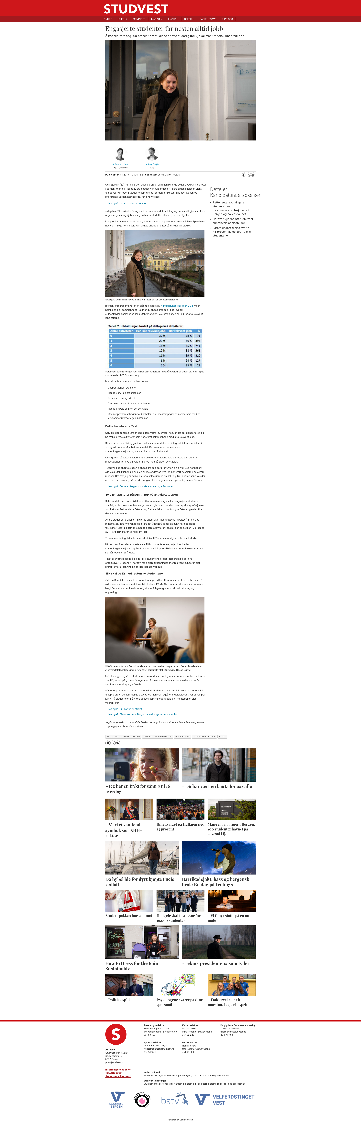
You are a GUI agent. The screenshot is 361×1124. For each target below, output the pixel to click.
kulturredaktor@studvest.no (197, 1031)
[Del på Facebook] (244, 175)
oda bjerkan (182, 737)
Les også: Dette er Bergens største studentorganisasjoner (140, 486)
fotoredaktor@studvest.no (196, 1048)
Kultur (122, 19)
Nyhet (108, 19)
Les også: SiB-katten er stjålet (125, 709)
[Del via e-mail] (253, 175)
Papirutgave (208, 19)
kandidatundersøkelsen (157, 737)
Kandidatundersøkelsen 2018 (177, 305)
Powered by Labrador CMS (180, 1119)
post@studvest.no (114, 1062)
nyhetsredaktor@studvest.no (159, 1048)
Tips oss (227, 19)
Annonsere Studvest (118, 1076)
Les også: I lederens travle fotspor (127, 203)
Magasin (156, 19)
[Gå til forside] (136, 9)
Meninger (139, 19)
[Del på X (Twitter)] (249, 175)
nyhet (222, 737)
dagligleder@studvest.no (233, 1031)
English (173, 19)
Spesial (189, 19)
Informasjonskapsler (118, 1069)
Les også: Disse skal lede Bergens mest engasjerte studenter (142, 714)
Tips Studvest (113, 1073)
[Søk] (240, 23)
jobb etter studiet (204, 737)
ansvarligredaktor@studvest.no (160, 1031)
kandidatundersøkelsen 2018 (123, 737)
